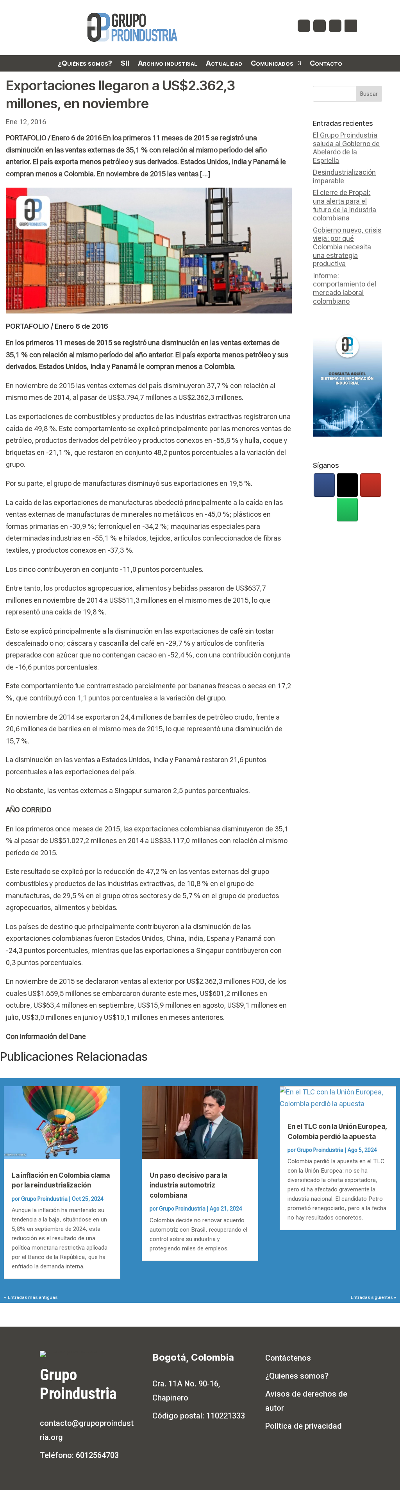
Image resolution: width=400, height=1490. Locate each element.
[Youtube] (370, 485)
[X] (347, 485)
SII (125, 64)
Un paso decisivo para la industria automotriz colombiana (188, 1185)
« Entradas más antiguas (30, 1297)
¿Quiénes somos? (85, 64)
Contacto (326, 64)
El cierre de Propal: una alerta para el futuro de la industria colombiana (344, 205)
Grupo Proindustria (44, 1199)
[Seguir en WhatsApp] (351, 26)
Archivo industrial (167, 64)
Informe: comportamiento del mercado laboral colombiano (344, 288)
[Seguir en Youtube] (335, 26)
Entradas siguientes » (373, 1297)
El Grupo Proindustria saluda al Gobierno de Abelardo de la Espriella (346, 148)
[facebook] (324, 485)
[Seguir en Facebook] (304, 26)
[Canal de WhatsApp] (347, 509)
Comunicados (272, 64)
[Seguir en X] (319, 26)
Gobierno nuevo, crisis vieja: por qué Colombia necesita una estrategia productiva (347, 247)
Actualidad (224, 64)
